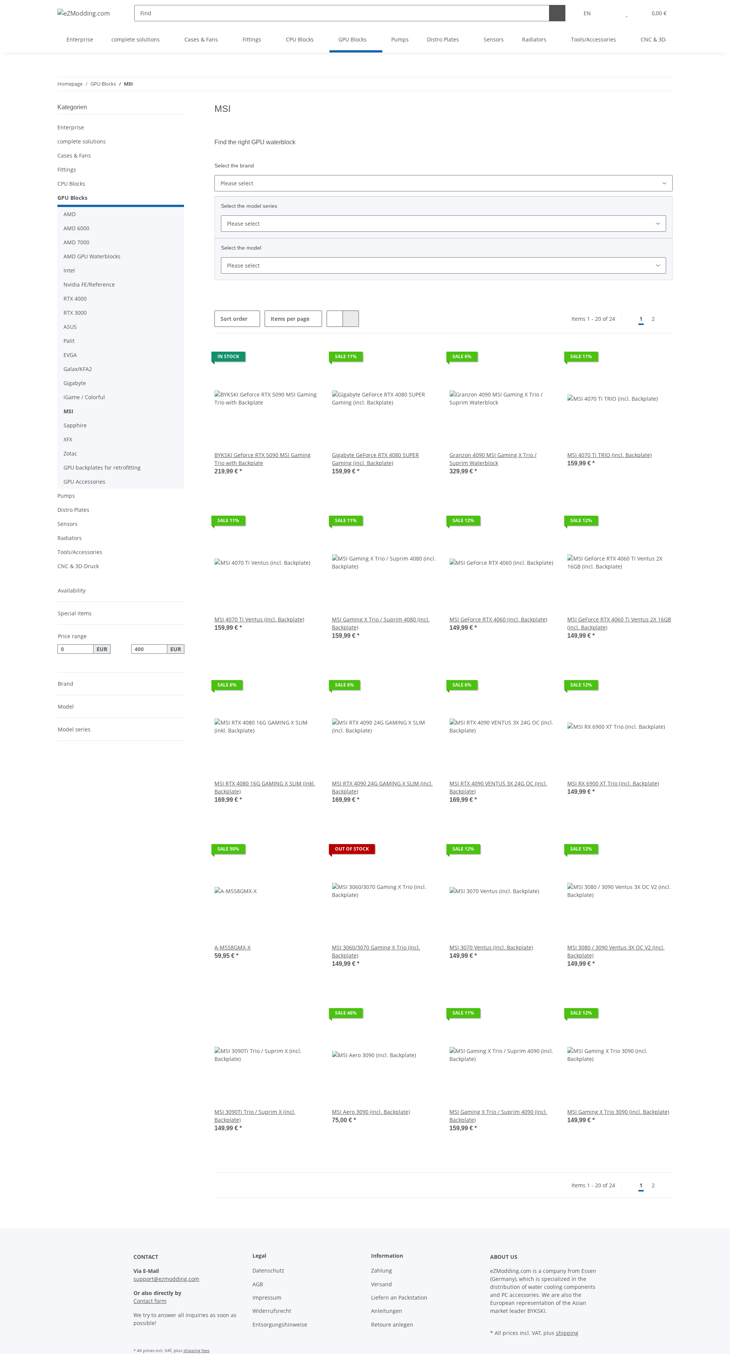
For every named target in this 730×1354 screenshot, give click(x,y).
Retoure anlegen (392, 1324)
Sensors (67, 523)
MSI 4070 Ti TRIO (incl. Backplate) (609, 455)
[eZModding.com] (83, 13)
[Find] (557, 13)
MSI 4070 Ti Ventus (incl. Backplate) (259, 619)
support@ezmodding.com (166, 1278)
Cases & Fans (74, 155)
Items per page (290, 318)
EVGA (70, 354)
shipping (567, 1332)
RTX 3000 (75, 312)
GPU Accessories (84, 481)
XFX (67, 439)
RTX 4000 (75, 298)
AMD (69, 214)
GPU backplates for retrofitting (102, 467)
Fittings (66, 169)
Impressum (266, 1297)
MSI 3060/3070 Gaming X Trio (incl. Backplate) (376, 951)
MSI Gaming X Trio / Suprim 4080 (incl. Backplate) (381, 623)
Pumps (66, 495)
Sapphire (75, 425)
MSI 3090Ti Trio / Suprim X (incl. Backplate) (254, 1115)
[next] (666, 318)
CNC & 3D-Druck (78, 566)
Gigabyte (74, 383)
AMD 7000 (76, 242)
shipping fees (196, 1350)
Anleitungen (386, 1310)
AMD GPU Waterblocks (92, 256)
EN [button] (587, 13)
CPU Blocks (71, 183)
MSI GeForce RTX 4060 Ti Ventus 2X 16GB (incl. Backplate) (619, 623)
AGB (257, 1284)
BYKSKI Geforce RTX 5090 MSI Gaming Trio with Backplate (262, 459)
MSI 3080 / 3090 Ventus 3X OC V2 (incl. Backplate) (616, 951)
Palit (69, 340)
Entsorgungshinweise (279, 1324)
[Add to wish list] (306, 358)
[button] (611, 13)
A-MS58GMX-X (232, 947)
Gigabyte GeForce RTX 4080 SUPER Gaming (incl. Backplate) (375, 459)
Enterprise (70, 127)
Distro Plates (73, 509)
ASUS (70, 326)
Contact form (150, 1301)
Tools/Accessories (79, 552)
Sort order (234, 318)
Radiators (69, 538)
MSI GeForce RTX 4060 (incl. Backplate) (498, 619)
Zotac (70, 453)
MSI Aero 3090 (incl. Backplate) (371, 1111)
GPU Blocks (72, 197)
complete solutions (81, 141)
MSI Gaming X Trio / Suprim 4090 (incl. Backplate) (498, 1115)
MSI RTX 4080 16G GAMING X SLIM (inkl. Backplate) (264, 787)
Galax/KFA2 (77, 369)
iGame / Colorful (84, 397)
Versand (381, 1284)
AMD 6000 (76, 228)
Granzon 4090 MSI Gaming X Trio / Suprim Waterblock (492, 459)
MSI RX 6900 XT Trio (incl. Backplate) (613, 783)
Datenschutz (268, 1270)
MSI (68, 411)
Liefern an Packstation (399, 1297)
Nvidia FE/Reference (89, 284)
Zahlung (381, 1270)
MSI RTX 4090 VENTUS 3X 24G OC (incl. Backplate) (498, 787)
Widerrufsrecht (271, 1310)
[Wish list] (627, 13)
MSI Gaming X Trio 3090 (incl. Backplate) (618, 1111)
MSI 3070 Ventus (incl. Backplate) (491, 947)
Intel (69, 270)
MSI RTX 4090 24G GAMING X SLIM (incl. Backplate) (382, 787)
